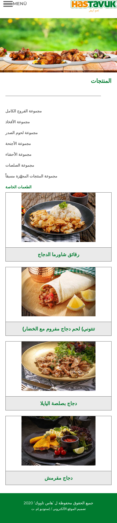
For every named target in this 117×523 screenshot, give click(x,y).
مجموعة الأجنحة (18, 143)
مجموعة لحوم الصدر (21, 132)
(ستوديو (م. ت (40, 509)
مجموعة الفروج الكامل (23, 111)
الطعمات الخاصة (18, 186)
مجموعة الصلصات (19, 165)
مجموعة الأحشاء (18, 154)
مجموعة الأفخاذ (17, 121)
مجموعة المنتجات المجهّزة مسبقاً (31, 176)
